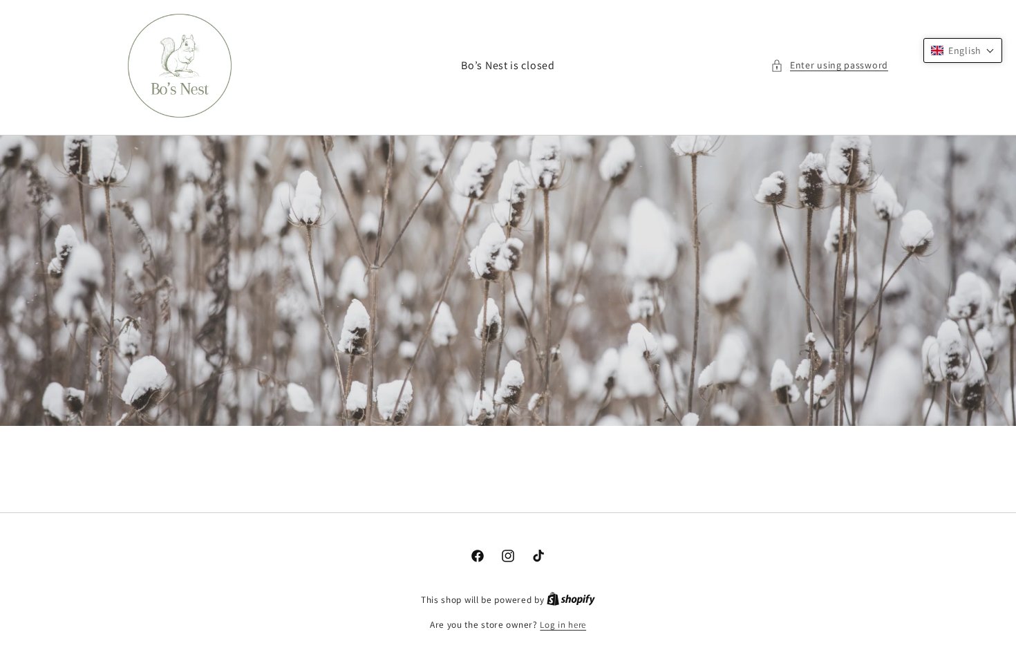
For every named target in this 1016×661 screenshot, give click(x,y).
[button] (829, 65)
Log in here (563, 625)
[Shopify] (571, 600)
